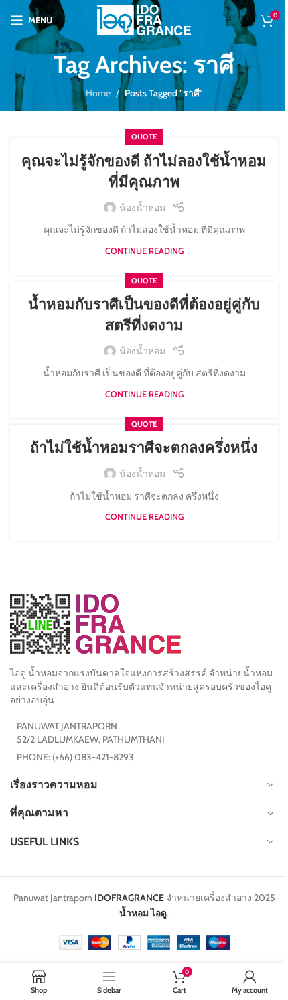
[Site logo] (144, 19)
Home (98, 93)
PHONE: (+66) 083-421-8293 (75, 757)
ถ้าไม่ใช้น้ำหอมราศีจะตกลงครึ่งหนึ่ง (144, 448)
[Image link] (95, 623)
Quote (144, 136)
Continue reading (144, 251)
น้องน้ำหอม (142, 208)
